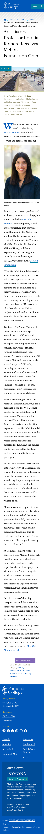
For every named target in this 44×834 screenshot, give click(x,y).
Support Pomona (16, 779)
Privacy (15, 827)
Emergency (28, 738)
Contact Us (7, 720)
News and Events (18, 19)
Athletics (6, 744)
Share (4, 68)
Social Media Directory (29, 750)
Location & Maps (10, 754)
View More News (24, 660)
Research (20, 673)
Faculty (21, 667)
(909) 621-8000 (8, 716)
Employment (29, 744)
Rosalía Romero (12, 132)
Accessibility (8, 749)
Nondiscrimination (26, 827)
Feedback (38, 827)
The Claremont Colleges (22, 820)
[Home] (11, 5)
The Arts (6, 738)
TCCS (25, 757)
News (32, 19)
